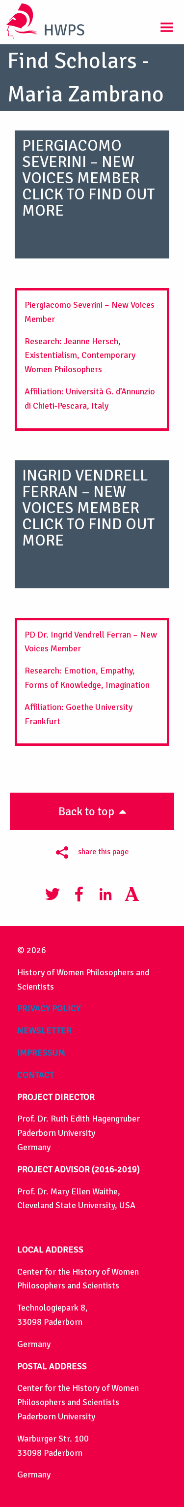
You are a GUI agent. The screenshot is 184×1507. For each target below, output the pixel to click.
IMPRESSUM (41, 1052)
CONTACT (35, 1074)
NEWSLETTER (44, 1030)
